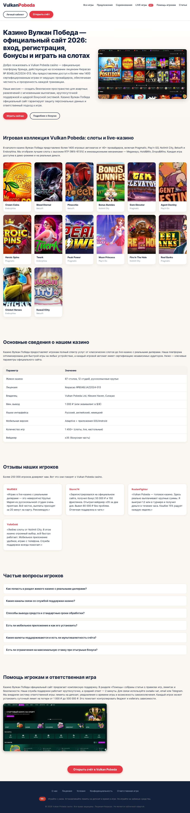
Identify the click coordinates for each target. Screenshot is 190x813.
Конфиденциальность (101, 791)
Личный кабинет (15, 14)
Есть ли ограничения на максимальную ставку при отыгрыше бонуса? (52, 649)
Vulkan (19, 5)
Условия (81, 791)
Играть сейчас (15, 115)
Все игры (88, 5)
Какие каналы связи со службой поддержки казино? (40, 600)
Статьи (183, 5)
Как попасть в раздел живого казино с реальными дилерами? (46, 588)
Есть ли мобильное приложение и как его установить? (41, 625)
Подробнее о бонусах (45, 116)
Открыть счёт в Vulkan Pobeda (95, 769)
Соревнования (124, 5)
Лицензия (67, 791)
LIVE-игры (144, 5)
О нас (54, 791)
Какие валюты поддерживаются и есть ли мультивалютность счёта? (51, 637)
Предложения (105, 5)
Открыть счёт (41, 14)
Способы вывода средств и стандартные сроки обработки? (45, 613)
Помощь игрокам (166, 5)
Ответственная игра (127, 791)
